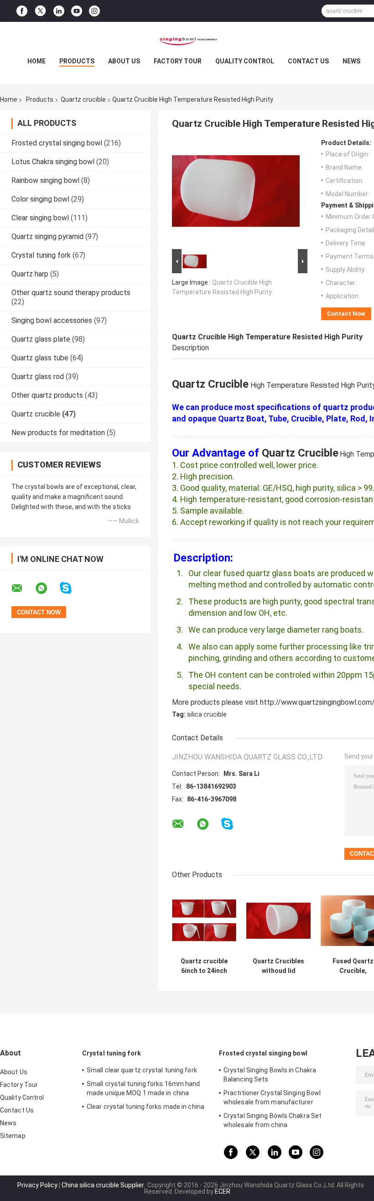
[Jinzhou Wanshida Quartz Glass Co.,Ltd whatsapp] (47, 588)
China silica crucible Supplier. (104, 1185)
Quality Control (244, 61)
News (351, 61)
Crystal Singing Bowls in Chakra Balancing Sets (269, 1074)
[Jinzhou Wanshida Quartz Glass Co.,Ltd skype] (71, 588)
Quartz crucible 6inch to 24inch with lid (204, 966)
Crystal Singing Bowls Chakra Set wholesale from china (272, 1120)
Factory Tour (178, 61)
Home (36, 61)
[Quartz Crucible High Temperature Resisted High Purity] (236, 192)
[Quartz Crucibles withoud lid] (278, 921)
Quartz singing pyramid (47, 236)
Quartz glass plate (40, 339)
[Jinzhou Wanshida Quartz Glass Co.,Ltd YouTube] (76, 11)
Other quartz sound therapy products (70, 292)
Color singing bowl (40, 199)
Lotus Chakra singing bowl (52, 161)
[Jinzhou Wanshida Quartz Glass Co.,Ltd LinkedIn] (59, 11)
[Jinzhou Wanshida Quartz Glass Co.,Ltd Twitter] (40, 11)
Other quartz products (47, 395)
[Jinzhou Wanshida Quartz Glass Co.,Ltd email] (22, 588)
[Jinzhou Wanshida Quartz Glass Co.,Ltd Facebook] (22, 11)
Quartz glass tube (39, 358)
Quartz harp (29, 274)
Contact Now (346, 313)
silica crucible (207, 714)
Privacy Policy (37, 1185)
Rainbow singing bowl (45, 180)
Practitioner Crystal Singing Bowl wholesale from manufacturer (272, 1097)
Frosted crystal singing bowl (56, 143)
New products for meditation (58, 432)
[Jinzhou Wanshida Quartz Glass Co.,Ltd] (187, 40)
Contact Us (308, 61)
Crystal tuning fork (41, 255)
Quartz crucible (83, 99)
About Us (124, 61)
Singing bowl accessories (51, 320)
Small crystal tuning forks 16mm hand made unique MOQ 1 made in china (143, 1088)
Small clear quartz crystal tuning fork (142, 1070)
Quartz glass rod (37, 376)
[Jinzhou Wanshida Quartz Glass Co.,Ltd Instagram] (94, 11)
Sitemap (13, 1135)
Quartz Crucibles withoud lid (278, 965)
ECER (222, 1191)
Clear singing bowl (40, 217)
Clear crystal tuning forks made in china (145, 1106)
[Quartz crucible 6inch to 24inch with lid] (204, 921)
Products (76, 61)
